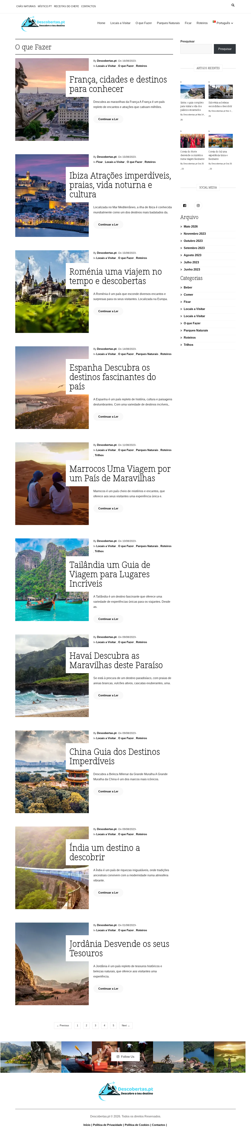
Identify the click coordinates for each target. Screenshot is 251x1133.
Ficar (188, 23)
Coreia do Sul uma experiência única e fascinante (218, 155)
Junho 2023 (192, 269)
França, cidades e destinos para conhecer (118, 83)
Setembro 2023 (194, 248)
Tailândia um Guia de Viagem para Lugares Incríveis (109, 574)
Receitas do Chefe (66, 6)
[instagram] (198, 205)
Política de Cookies (137, 1124)
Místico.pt (45, 6)
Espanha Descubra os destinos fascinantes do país (112, 376)
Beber (188, 287)
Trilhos (99, 455)
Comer (188, 294)
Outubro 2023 (193, 240)
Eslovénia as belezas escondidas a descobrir (220, 104)
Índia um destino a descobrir (104, 852)
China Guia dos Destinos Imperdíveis (114, 756)
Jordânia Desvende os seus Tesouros (119, 948)
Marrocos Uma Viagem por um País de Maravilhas (120, 473)
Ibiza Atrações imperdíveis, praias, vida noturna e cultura (120, 184)
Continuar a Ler (108, 119)
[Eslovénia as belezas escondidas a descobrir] (221, 90)
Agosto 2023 (192, 255)
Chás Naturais (26, 6)
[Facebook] (184, 205)
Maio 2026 (191, 226)
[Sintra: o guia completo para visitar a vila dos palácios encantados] (192, 90)
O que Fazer (144, 23)
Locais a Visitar (120, 23)
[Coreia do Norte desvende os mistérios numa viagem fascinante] (192, 139)
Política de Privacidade (107, 1124)
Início (86, 1124)
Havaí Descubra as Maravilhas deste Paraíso (116, 660)
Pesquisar (187, 41)
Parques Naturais (168, 23)
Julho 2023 (191, 262)
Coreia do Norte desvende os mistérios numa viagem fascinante (192, 155)
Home (101, 23)
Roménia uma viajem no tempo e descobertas (115, 275)
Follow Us (127, 1056)
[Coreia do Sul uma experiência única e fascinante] (221, 139)
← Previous (63, 1025)
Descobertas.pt (106, 60)
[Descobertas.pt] (125, 1084)
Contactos (88, 6)
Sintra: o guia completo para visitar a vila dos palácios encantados (192, 106)
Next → (126, 1025)
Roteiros (202, 23)
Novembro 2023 (195, 233)
